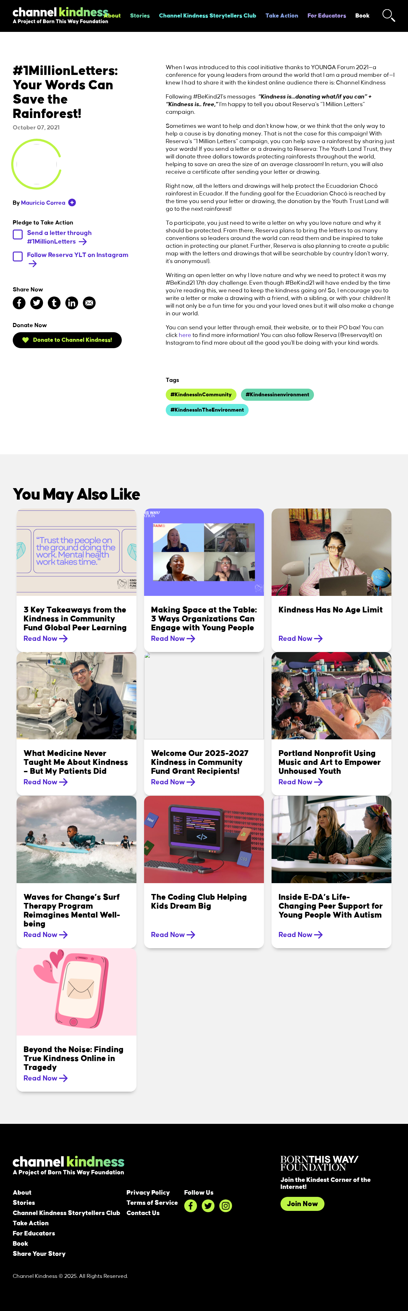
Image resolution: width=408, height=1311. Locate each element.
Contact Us (143, 1213)
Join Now (302, 1204)
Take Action (282, 16)
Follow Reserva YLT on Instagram (77, 255)
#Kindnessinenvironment (277, 395)
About (112, 16)
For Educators (327, 16)
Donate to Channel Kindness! (72, 340)
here (185, 335)
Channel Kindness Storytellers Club (207, 16)
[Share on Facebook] (19, 303)
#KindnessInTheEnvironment (207, 410)
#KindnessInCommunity (201, 395)
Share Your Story (39, 1253)
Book (362, 16)
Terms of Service (152, 1202)
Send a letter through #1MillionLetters (59, 237)
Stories (140, 16)
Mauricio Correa (43, 203)
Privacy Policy (148, 1192)
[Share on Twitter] (36, 303)
